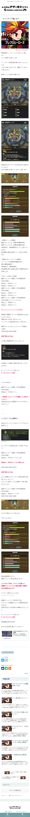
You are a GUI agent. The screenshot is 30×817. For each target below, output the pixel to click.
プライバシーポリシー (22, 811)
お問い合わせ (8, 811)
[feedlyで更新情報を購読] (6, 668)
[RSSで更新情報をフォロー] (9, 668)
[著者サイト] (2, 668)
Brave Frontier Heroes (8, 652)
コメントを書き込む (15, 790)
